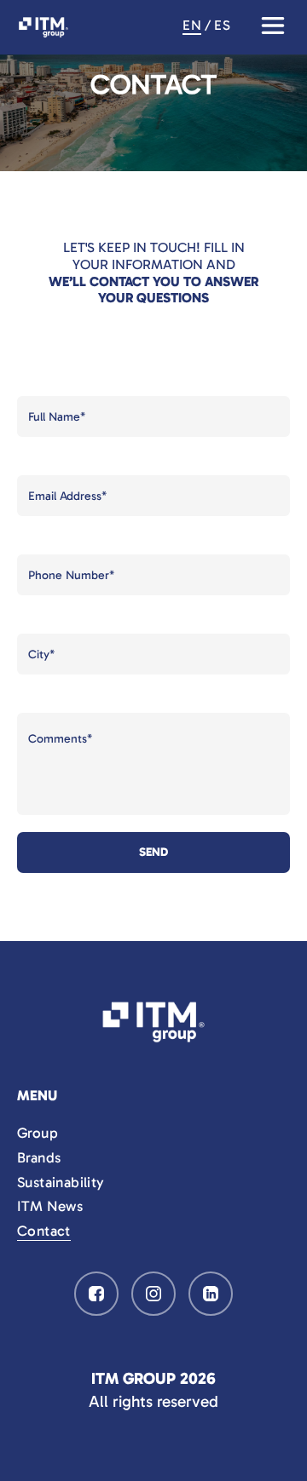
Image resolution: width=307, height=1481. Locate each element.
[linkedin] (210, 1293)
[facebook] (96, 1293)
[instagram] (153, 1293)
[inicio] (153, 1022)
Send (153, 852)
